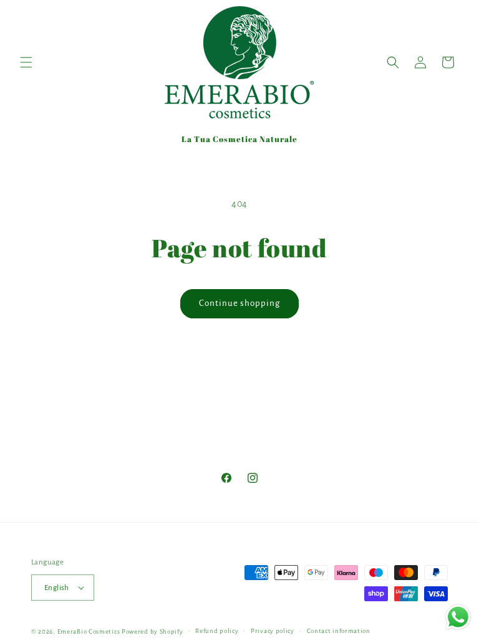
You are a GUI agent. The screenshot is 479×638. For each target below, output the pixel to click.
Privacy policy (272, 630)
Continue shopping (239, 303)
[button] (26, 62)
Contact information (338, 630)
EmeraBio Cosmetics (88, 631)
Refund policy (216, 630)
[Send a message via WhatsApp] (458, 617)
